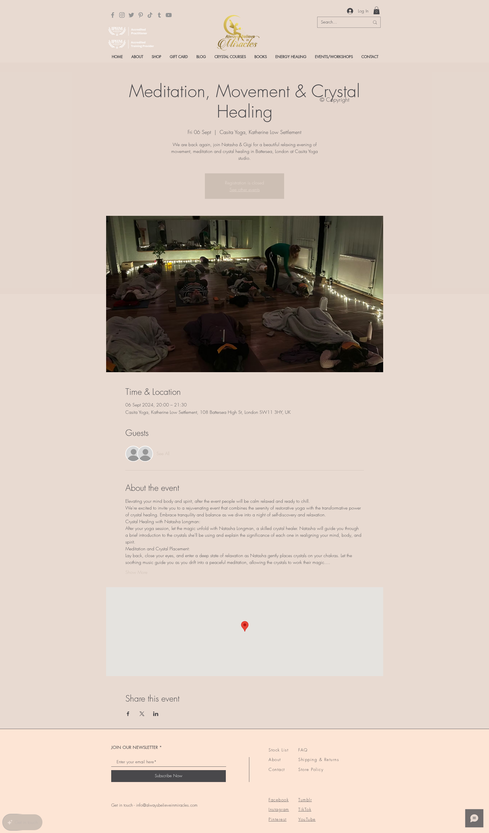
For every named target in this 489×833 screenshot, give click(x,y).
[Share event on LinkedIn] (155, 713)
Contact (277, 769)
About (275, 759)
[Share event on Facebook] (128, 713)
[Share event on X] (142, 713)
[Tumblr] (159, 15)
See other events (245, 189)
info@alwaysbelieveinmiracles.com (167, 805)
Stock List (278, 750)
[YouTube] (168, 15)
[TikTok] (150, 15)
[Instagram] (122, 15)
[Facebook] (112, 15)
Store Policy (310, 769)
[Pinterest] (140, 15)
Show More (136, 572)
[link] (376, 10)
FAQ (303, 750)
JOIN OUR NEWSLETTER (134, 747)
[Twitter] (131, 15)
